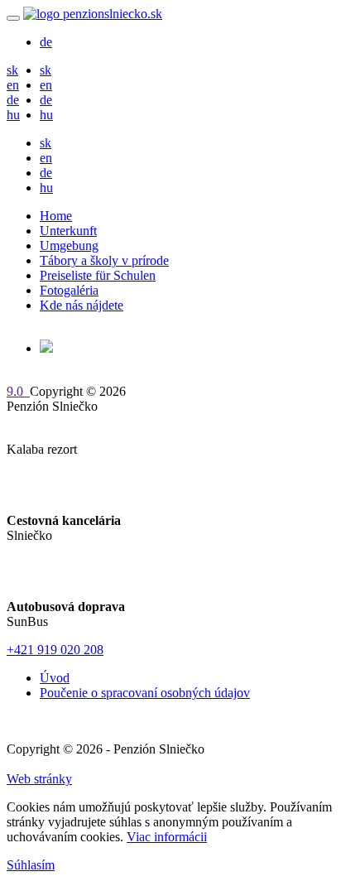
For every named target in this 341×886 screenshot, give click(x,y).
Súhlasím (31, 865)
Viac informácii (167, 837)
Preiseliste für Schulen (98, 275)
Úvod (55, 678)
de (46, 42)
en (13, 85)
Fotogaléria (69, 290)
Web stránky (39, 779)
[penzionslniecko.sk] (92, 14)
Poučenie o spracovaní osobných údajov (145, 693)
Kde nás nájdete (81, 305)
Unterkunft (68, 231)
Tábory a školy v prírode (104, 260)
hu (13, 115)
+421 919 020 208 (55, 650)
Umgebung (69, 245)
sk (12, 70)
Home (56, 216)
